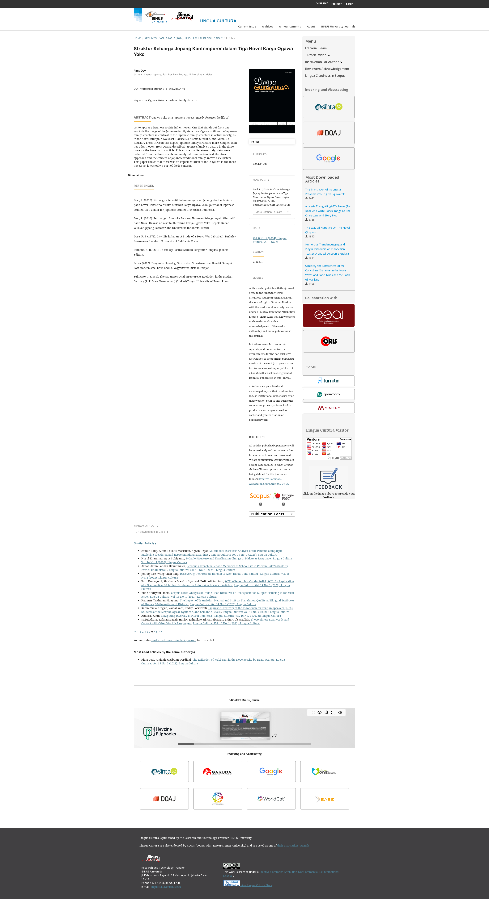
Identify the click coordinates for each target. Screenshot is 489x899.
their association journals (293, 845)
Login (349, 3)
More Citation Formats (269, 211)
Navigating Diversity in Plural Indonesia (187, 615)
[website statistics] (232, 885)
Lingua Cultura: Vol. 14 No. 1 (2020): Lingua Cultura (223, 604)
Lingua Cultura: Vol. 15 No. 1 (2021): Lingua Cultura (183, 596)
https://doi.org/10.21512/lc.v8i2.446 (162, 88)
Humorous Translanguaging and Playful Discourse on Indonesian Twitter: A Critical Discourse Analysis (327, 249)
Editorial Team (316, 48)
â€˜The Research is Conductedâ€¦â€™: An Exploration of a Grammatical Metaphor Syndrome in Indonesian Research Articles (217, 583)
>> (162, 631)
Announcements (290, 26)
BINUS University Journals (338, 26)
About (311, 26)
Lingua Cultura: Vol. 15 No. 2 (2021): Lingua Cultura (256, 612)
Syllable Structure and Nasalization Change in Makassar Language (228, 558)
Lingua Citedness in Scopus (325, 75)
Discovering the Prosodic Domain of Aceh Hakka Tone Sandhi (219, 573)
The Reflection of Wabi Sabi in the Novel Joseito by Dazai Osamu (233, 659)
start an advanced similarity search (173, 640)
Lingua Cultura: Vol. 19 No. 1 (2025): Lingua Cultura (244, 554)
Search (323, 3)
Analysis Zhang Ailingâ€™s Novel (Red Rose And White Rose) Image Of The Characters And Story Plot (328, 210)
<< (135, 631)
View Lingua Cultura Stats (256, 885)
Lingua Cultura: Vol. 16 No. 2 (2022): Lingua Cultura (247, 615)
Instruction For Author (322, 62)
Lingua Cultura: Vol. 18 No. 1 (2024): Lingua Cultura (202, 570)
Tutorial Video (316, 55)
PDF (257, 141)
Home (137, 38)
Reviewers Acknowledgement (327, 69)
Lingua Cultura (218, 21)
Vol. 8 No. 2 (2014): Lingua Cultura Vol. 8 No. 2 (191, 38)
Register (336, 3)
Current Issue (247, 26)
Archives (267, 26)
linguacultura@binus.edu (166, 887)
